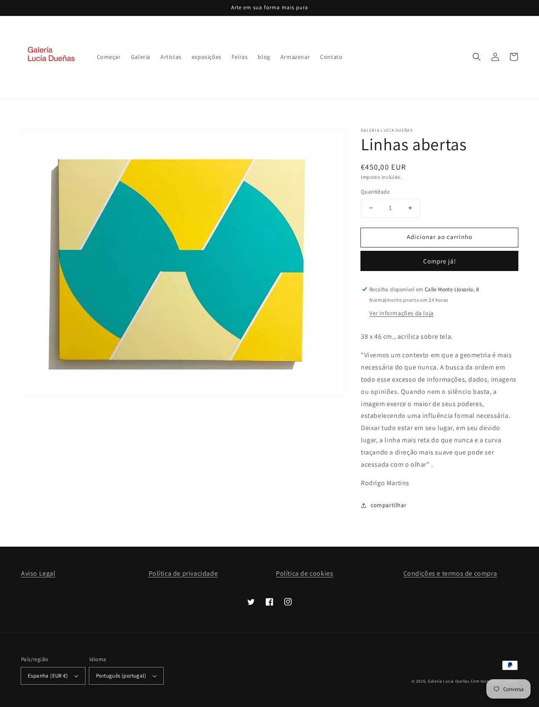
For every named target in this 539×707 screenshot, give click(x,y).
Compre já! (439, 261)
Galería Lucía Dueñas (449, 681)
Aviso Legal (38, 573)
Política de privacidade (183, 573)
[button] (476, 57)
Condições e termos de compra (450, 573)
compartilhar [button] (388, 505)
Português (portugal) (121, 675)
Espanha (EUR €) (48, 675)
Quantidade (375, 191)
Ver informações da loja (401, 313)
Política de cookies (304, 573)
